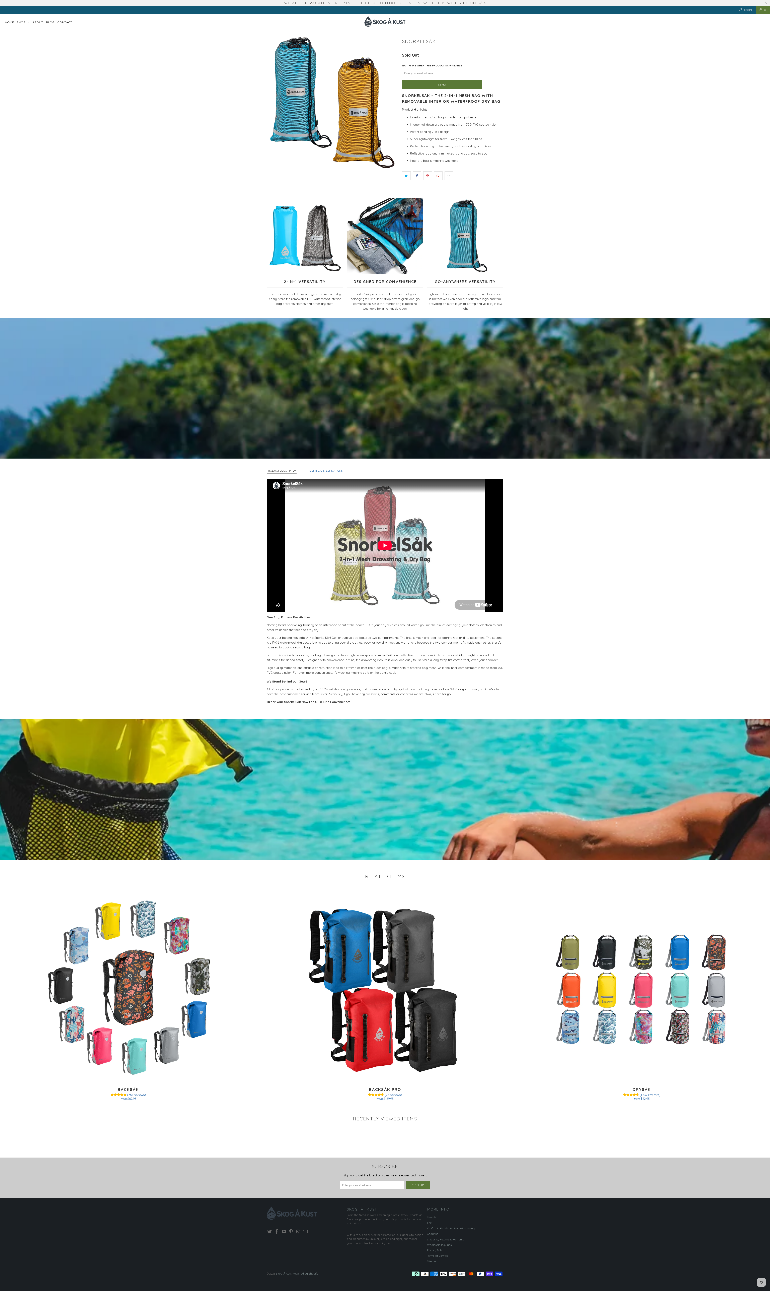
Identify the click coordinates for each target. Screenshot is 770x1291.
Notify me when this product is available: (432, 65)
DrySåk (641, 987)
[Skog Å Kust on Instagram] (298, 1231)
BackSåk (128, 987)
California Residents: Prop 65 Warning (451, 1228)
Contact (64, 22)
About (37, 22)
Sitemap (432, 1261)
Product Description (282, 470)
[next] (391, 102)
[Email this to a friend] (449, 175)
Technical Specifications (326, 470)
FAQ (429, 1223)
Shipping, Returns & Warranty (445, 1239)
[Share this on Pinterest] (427, 175)
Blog (50, 22)
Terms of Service (437, 1255)
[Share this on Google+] (438, 175)
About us (432, 1233)
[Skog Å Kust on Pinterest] (291, 1231)
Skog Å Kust (283, 1273)
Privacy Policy (435, 1250)
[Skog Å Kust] (385, 21)
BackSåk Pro (385, 987)
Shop (21, 22)
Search (431, 1217)
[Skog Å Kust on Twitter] (270, 1231)
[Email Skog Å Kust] (305, 1231)
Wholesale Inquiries (439, 1244)
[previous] (273, 102)
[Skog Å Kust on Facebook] (277, 1231)
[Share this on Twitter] (406, 175)
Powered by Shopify (305, 1273)
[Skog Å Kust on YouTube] (284, 1231)
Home (9, 22)
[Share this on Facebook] (417, 175)
